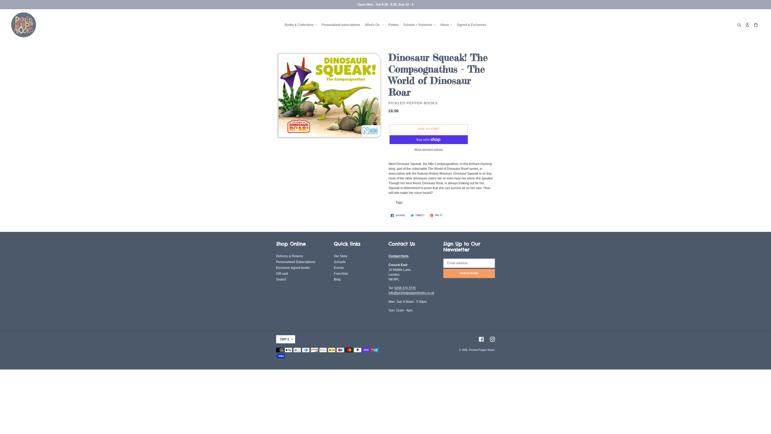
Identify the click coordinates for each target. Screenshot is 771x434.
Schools (340, 262)
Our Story (340, 256)
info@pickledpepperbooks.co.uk (411, 293)
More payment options (428, 149)
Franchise (341, 273)
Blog (337, 279)
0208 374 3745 (405, 288)
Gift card (282, 273)
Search (281, 279)
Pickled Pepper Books (413, 103)
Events (339, 267)
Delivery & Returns (289, 256)
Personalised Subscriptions (295, 262)
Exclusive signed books (293, 267)
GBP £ (284, 339)
